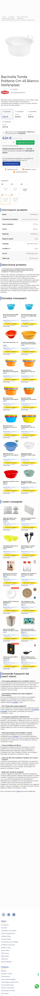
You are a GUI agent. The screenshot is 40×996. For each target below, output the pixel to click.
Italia (27, 149)
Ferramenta (5, 976)
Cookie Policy (6, 936)
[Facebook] (9, 914)
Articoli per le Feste (8, 991)
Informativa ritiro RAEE (9, 942)
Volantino (4, 959)
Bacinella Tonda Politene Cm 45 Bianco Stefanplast (18, 20)
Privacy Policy (6, 939)
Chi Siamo (5, 925)
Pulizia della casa (22, 17)
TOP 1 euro (5, 953)
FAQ (18, 791)
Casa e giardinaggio (8, 979)
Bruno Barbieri (6, 962)
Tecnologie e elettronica (9, 982)
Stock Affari (5, 950)
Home (4, 17)
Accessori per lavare (8, 18)
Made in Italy (5, 947)
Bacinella (20, 18)
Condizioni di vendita (8, 931)
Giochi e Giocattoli (7, 988)
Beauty (3, 971)
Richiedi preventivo (11, 164)
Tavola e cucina (6, 974)
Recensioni (5, 956)
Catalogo (11, 17)
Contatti (15, 702)
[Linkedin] (14, 914)
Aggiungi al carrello (25, 142)
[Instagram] (3, 914)
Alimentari (5, 993)
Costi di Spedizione (8, 933)
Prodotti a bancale (7, 945)
